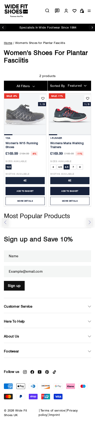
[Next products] (89, 222)
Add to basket (25, 191)
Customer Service (18, 306)
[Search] (47, 11)
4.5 (60, 167)
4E (25, 180)
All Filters (24, 86)
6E (69, 180)
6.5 (66, 167)
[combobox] (47, 11)
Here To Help (14, 321)
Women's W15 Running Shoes (22, 145)
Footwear (11, 351)
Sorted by (57, 86)
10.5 (8, 167)
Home (8, 43)
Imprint (54, 415)
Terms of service (52, 410)
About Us (11, 336)
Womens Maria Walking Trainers (67, 145)
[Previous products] (5, 222)
